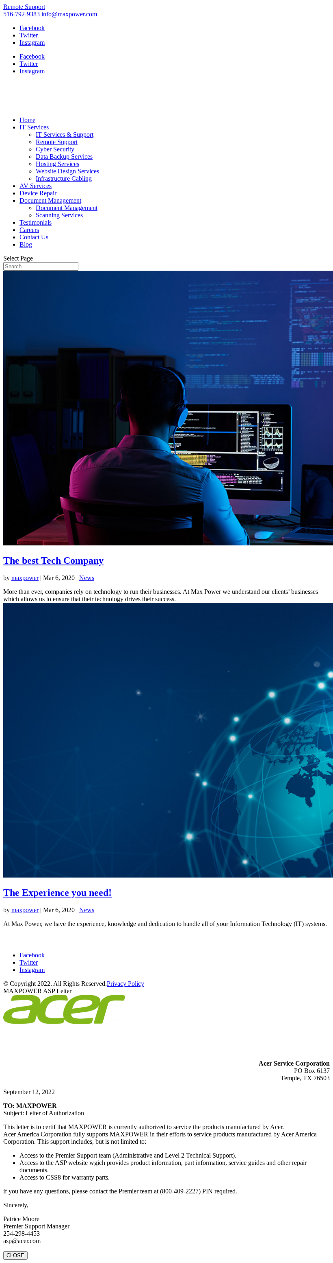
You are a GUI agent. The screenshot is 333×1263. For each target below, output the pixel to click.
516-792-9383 (21, 14)
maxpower (25, 577)
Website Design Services (67, 171)
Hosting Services (57, 163)
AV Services (35, 185)
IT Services (34, 127)
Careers (29, 229)
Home (27, 119)
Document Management (50, 200)
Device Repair (37, 193)
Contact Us (33, 237)
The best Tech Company (53, 560)
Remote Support (24, 6)
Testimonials (35, 222)
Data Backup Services (64, 156)
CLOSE (15, 1255)
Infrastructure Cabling (64, 178)
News (86, 577)
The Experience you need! (57, 892)
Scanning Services (59, 215)
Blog (25, 244)
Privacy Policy (125, 983)
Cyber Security (55, 149)
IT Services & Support (64, 134)
